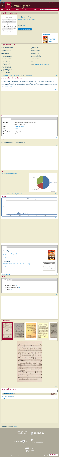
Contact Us (21, 455)
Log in (50, 6)
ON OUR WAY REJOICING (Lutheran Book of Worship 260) (16, 264)
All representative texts (7, 75)
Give (43, 455)
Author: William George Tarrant (24, 17)
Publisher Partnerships (37, 455)
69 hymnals (25, 21)
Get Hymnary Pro (48, 455)
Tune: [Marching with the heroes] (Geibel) (26, 19)
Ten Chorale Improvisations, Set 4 (10, 255)
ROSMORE (4, 177)
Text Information (6, 119)
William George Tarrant (19, 126)
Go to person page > (9, 86)
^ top (56, 75)
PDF (26, 24)
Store (26, 9)
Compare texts (16, 75)
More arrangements (6, 274)
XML (11, 289)
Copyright (12, 455)
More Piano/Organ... (7, 257)
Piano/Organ (46, 34)
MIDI (24, 25)
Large (30, 75)
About (8, 455)
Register (55, 6)
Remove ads (41, 3)
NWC (19, 287)
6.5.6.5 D (16, 128)
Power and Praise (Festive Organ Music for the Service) (15, 253)
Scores (4, 279)
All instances (4, 398)
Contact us (15, 426)
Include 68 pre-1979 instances (7, 396)
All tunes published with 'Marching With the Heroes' (13, 193)
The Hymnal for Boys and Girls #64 (41, 64)
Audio (10, 279)
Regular (27, 75)
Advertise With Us (27, 455)
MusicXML (29, 24)
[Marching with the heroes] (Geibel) (9, 173)
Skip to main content (4, 0)
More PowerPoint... (6, 266)
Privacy (16, 455)
